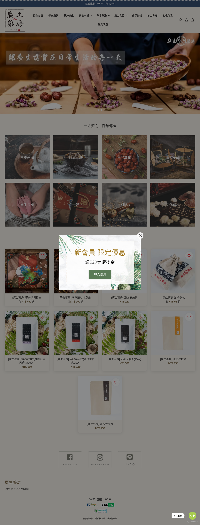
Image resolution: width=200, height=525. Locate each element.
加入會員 (100, 274)
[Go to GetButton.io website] (193, 522)
